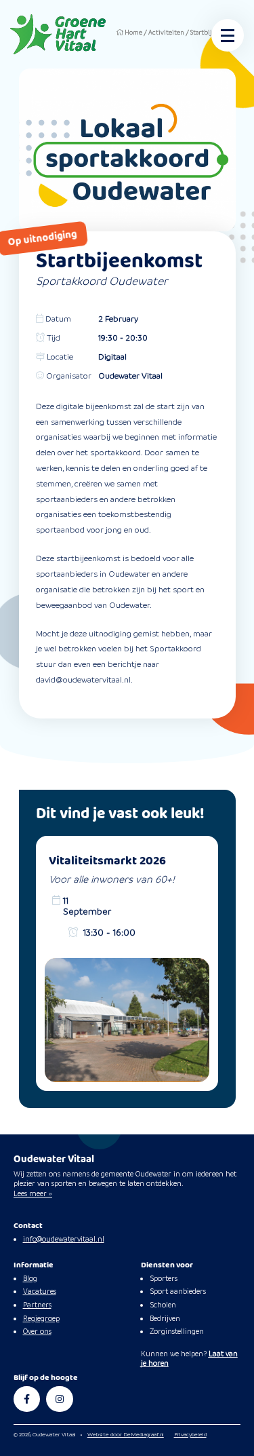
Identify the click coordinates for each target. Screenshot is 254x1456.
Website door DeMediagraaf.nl (125, 1434)
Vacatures (39, 1291)
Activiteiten (166, 32)
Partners (37, 1304)
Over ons (37, 1331)
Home (133, 32)
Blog (30, 1278)
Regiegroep (41, 1318)
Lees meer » (33, 1193)
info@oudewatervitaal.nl (63, 1239)
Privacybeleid (190, 1434)
